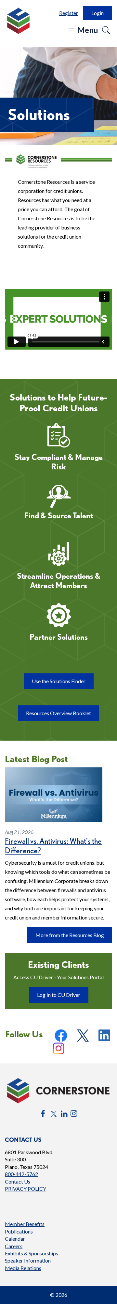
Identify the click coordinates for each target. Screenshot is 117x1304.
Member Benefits (25, 1224)
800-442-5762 (21, 1174)
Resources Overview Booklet (62, 715)
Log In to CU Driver (62, 997)
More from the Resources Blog (69, 935)
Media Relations (23, 1268)
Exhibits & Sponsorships (31, 1253)
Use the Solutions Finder (58, 681)
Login (97, 13)
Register (68, 13)
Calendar (15, 1238)
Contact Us (17, 1181)
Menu (87, 30)
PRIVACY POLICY (25, 1189)
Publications (19, 1231)
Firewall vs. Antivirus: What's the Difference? (53, 845)
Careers (13, 1246)
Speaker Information (28, 1260)
